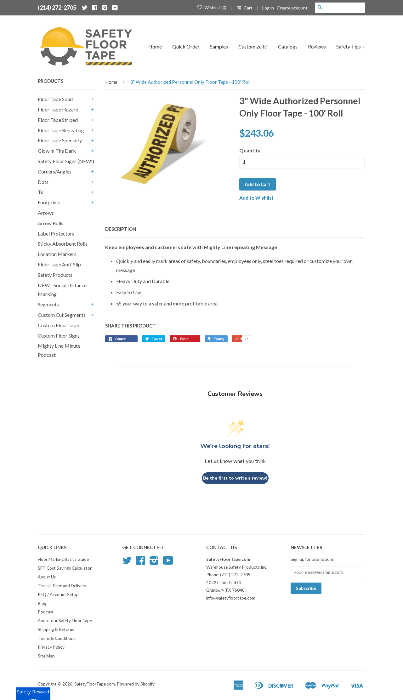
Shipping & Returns (56, 629)
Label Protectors (56, 233)
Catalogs (288, 46)
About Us (47, 576)
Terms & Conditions (56, 638)
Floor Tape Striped (58, 120)
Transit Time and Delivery (62, 585)
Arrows (46, 213)
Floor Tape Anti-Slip (59, 264)
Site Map (46, 655)
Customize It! (253, 46)
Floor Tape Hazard (58, 109)
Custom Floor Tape (58, 325)
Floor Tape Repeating (61, 130)
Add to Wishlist (256, 198)
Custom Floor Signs (59, 336)
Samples (219, 46)
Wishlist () (214, 7)
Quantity (250, 150)
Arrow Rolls (50, 223)
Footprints (49, 202)
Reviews (317, 46)
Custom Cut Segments (62, 315)
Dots (43, 182)
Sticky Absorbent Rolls (63, 244)
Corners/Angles (54, 171)
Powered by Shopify (136, 683)
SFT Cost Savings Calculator (65, 568)
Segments (48, 304)
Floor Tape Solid (55, 99)
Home (155, 46)
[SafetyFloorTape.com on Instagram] (105, 8)
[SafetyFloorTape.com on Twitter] (85, 8)
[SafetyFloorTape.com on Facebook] (95, 8)
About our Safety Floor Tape (65, 620)
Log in (268, 7)
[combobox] (345, 8)
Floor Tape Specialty (60, 140)
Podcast (46, 611)
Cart (248, 7)
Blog (42, 603)
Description (120, 229)
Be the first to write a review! (235, 478)
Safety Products (55, 275)
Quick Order (186, 46)
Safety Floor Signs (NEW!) (66, 161)
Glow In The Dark (57, 151)
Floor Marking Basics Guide (63, 559)
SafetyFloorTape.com (94, 683)
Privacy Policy (51, 647)
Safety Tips (349, 46)
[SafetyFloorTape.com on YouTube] (115, 8)
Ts (40, 192)
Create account (292, 7)
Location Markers (57, 254)
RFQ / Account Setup (58, 594)
